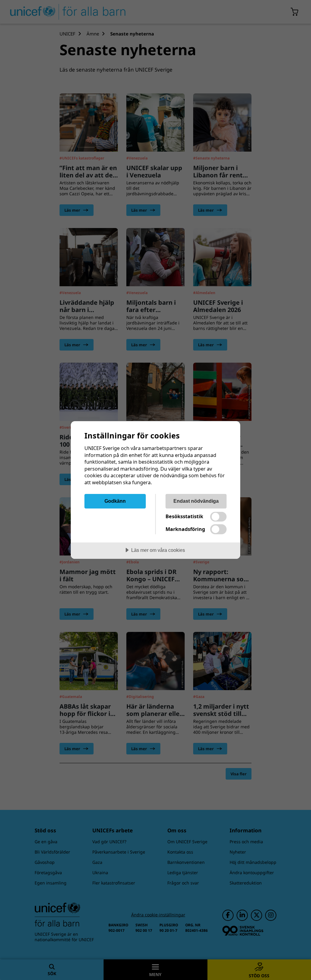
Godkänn (115, 501)
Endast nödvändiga (196, 501)
